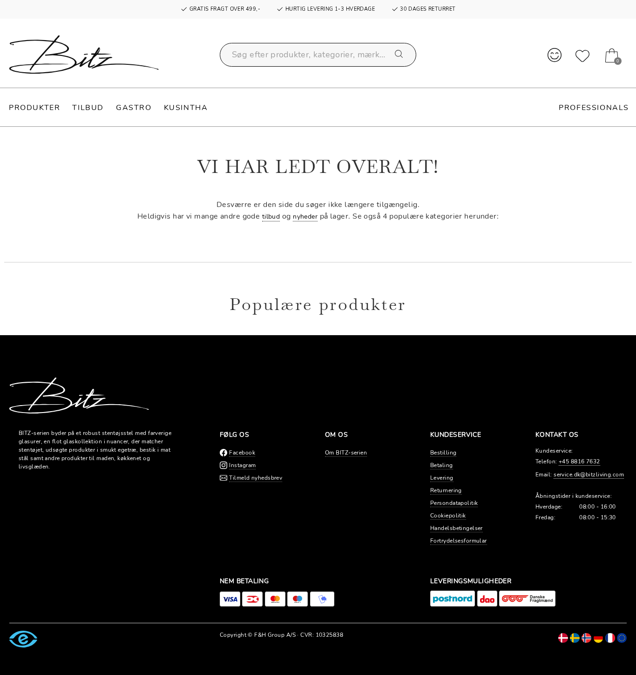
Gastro (134, 108)
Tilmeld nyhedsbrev (255, 478)
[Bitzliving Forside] (84, 54)
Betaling (441, 465)
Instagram (242, 465)
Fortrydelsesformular (458, 540)
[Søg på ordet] (399, 54)
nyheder (305, 216)
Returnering (446, 490)
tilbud (271, 216)
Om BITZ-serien (346, 452)
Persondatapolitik (454, 503)
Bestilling (443, 452)
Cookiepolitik (448, 515)
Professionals (594, 108)
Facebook (242, 452)
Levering (441, 478)
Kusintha (186, 108)
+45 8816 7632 (579, 461)
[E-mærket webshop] (23, 639)
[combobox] (318, 55)
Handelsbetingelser (456, 528)
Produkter (34, 108)
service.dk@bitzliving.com (589, 474)
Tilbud (88, 108)
